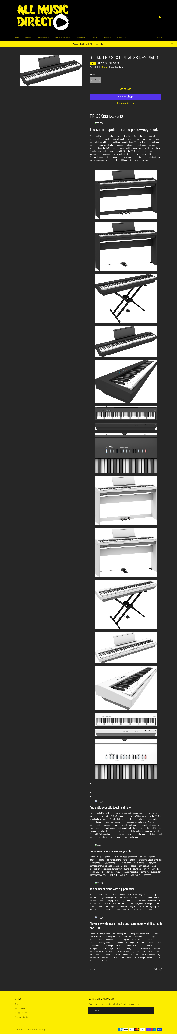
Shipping (103, 67)
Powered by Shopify (38, 1029)
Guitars (28, 37)
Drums (107, 37)
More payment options (125, 103)
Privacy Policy (21, 1012)
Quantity (92, 74)
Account (159, 37)
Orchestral (81, 37)
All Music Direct (26, 1029)
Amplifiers (43, 37)
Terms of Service (22, 1017)
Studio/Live (122, 37)
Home (17, 37)
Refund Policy (20, 1008)
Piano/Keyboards (62, 37)
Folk (95, 37)
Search (18, 1004)
